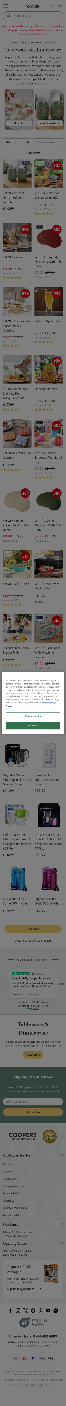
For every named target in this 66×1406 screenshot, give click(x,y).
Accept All (33, 725)
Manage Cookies (33, 716)
